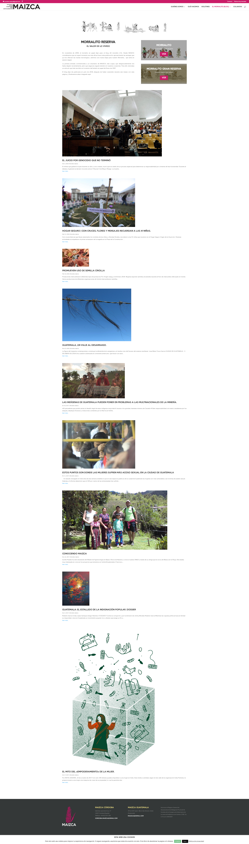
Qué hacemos (193, 6)
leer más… (65, 171)
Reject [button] (185, 841)
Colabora (237, 6)
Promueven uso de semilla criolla (83, 271)
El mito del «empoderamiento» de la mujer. (88, 772)
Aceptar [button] (177, 841)
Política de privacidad (240, 1)
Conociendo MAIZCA (74, 554)
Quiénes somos (177, 6)
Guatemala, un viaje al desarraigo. (84, 345)
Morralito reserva (73, 163)
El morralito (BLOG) (220, 6)
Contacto (229, 1)
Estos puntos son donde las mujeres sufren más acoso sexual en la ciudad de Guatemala (118, 473)
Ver (164, 54)
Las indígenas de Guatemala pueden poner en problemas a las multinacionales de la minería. (119, 402)
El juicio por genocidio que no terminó (86, 160)
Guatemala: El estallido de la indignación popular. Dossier (99, 610)
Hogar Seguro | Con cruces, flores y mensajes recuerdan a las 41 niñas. (106, 231)
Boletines (206, 6)
